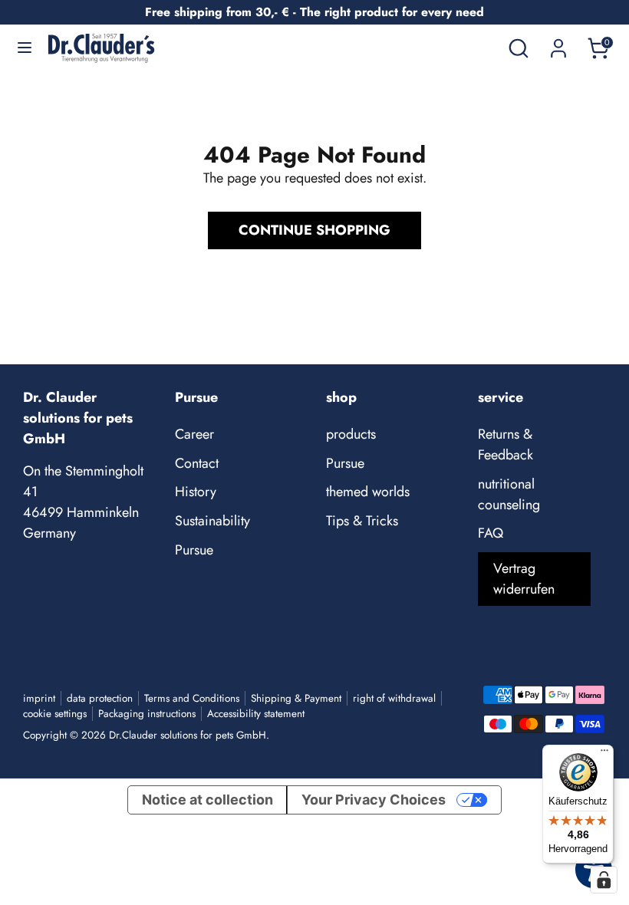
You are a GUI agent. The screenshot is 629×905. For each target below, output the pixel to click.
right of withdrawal (394, 698)
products (351, 434)
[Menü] (604, 754)
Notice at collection (207, 799)
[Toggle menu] (24, 48)
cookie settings (55, 713)
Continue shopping (314, 230)
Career (194, 434)
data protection (100, 698)
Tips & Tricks (362, 521)
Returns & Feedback (505, 444)
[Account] (558, 43)
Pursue (194, 550)
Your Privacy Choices (373, 799)
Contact (197, 463)
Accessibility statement (256, 713)
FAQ (490, 533)
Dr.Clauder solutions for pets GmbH (187, 735)
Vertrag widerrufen (524, 578)
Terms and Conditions (191, 698)
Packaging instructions (147, 713)
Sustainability (212, 521)
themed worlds (368, 492)
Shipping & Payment (296, 698)
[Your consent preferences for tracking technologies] (604, 880)
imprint (39, 698)
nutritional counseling (509, 494)
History (195, 492)
